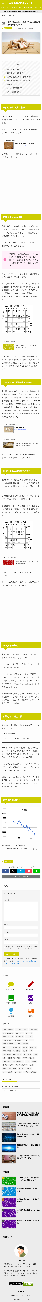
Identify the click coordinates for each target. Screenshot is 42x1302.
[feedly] (21, 1292)
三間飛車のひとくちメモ (21, 3)
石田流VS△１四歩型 (14, 1058)
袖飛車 (11, 1065)
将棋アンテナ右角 (10, 1091)
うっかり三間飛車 (8, 1033)
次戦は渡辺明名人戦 (15, 88)
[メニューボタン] (3, 3)
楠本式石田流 (17, 1054)
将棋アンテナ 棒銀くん (12, 1086)
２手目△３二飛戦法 (25, 1068)
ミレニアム (28, 1036)
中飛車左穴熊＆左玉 (9, 1044)
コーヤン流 (28, 1033)
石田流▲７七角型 (28, 1058)
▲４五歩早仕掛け (8, 1029)
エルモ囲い (19, 1033)
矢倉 (4, 1058)
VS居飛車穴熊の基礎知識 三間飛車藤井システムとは (27, 562)
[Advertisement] (21, 184)
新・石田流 (16, 1051)
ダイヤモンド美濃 (8, 1036)
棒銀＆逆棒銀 (7, 1054)
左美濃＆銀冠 (7, 1051)
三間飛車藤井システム (20, 1040)
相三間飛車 (27, 1054)
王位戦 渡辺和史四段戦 (16, 69)
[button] (5, 871)
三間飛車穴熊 (7, 1040)
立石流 (27, 1061)
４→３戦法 (18, 1072)
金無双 (31, 1065)
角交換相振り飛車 (21, 1065)
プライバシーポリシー (25, 1295)
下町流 (31, 1040)
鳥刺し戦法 (12, 1068)
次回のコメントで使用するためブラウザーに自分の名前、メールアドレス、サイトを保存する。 (21, 947)
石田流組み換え (18, 1061)
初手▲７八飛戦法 (22, 1044)
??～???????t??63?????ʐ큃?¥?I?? (16, 738)
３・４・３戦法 (7, 1072)
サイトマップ (14, 1295)
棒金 (30, 1051)
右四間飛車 (16, 1047)
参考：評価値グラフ (15, 91)
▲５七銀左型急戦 (21, 1029)
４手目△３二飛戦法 (30, 1072)
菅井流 (5, 1065)
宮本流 (25, 1047)
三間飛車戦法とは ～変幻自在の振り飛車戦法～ (27, 347)
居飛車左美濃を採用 (15, 73)
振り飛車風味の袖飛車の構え (18, 80)
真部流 (35, 1054)
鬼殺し (5, 1068)
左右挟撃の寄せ (13, 84)
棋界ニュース (8, 28)
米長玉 (34, 1061)
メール (6, 932)
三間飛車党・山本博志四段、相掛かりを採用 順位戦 (27, 444)
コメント (7, 900)
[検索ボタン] (39, 3)
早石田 (25, 1051)
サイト (6, 939)
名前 (6, 924)
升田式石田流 (7, 1047)
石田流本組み (7, 1061)
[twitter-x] (18, 1292)
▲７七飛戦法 (33, 1029)
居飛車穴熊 (32, 1047)
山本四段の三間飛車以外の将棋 (19, 77)
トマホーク (19, 1036)
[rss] (24, 1292)
